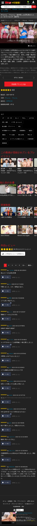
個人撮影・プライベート (8, 126)
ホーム (4, 501)
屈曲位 (4, 134)
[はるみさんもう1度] (25, 229)
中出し (24, 118)
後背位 (30, 130)
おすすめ (31, 118)
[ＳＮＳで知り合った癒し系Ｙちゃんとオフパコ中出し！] (25, 189)
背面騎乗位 (22, 130)
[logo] (15, 3)
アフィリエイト (21, 501)
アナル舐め (12, 134)
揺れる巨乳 (21, 134)
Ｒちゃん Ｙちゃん (11, 98)
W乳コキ (30, 134)
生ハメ (17, 118)
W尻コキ (4, 139)
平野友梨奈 (14, 9)
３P (3, 118)
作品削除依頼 (16, 506)
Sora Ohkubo (5, 235)
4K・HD (9, 118)
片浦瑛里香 (30, 139)
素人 (19, 126)
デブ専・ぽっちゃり (16, 122)
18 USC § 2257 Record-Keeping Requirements (18, 513)
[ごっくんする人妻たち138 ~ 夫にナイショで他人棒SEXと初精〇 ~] (8, 229)
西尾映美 (4, 143)
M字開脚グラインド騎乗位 (9, 130)
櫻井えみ (33, 9)
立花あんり (27, 9)
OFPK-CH (17, 20)
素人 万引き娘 (4, 11)
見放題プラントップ (6, 20)
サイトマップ (6, 504)
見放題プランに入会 (18, 84)
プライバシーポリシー (17, 504)
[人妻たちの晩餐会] (8, 211)
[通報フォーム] (18, 521)
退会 (23, 506)
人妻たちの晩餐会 (6, 217)
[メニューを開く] (3, 3)
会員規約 (10, 501)
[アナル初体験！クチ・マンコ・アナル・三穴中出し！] (25, 211)
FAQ (15, 501)
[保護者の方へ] (18, 518)
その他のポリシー (29, 504)
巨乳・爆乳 (5, 122)
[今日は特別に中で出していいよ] (8, 189)
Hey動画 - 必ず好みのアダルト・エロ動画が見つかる (8, 2)
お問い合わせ (30, 501)
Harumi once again (23, 235)
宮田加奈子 (21, 9)
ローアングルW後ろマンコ (17, 139)
